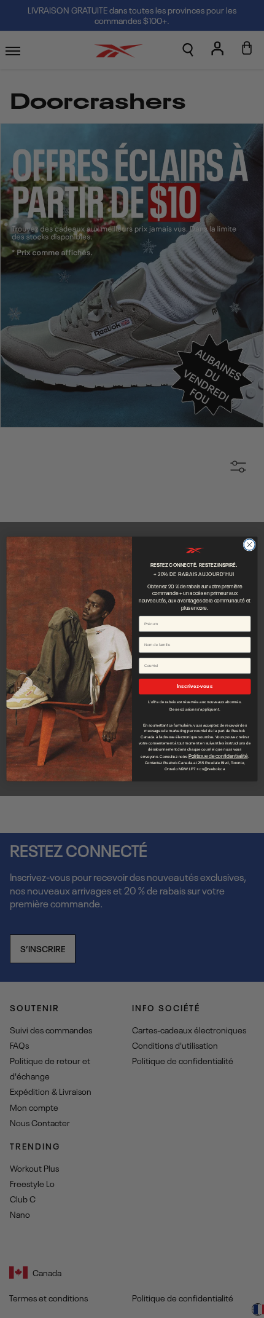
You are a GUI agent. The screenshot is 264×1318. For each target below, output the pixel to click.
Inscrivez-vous (194, 686)
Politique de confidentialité (217, 755)
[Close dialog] (249, 544)
